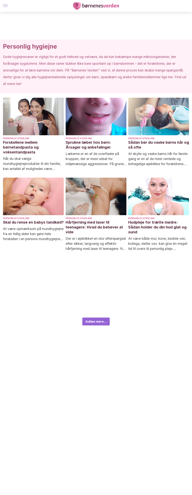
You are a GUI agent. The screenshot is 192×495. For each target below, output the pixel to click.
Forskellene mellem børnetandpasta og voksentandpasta (21, 147)
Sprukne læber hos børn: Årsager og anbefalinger (88, 144)
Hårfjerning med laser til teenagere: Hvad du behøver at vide (94, 227)
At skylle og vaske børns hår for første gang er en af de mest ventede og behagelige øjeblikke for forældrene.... (158, 159)
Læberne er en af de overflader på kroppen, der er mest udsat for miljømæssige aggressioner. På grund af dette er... (95, 159)
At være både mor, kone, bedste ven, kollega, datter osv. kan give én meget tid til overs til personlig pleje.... (157, 244)
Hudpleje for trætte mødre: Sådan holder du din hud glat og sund (157, 227)
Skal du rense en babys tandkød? (33, 222)
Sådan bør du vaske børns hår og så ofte (158, 144)
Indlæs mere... (96, 321)
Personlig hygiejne (16, 138)
